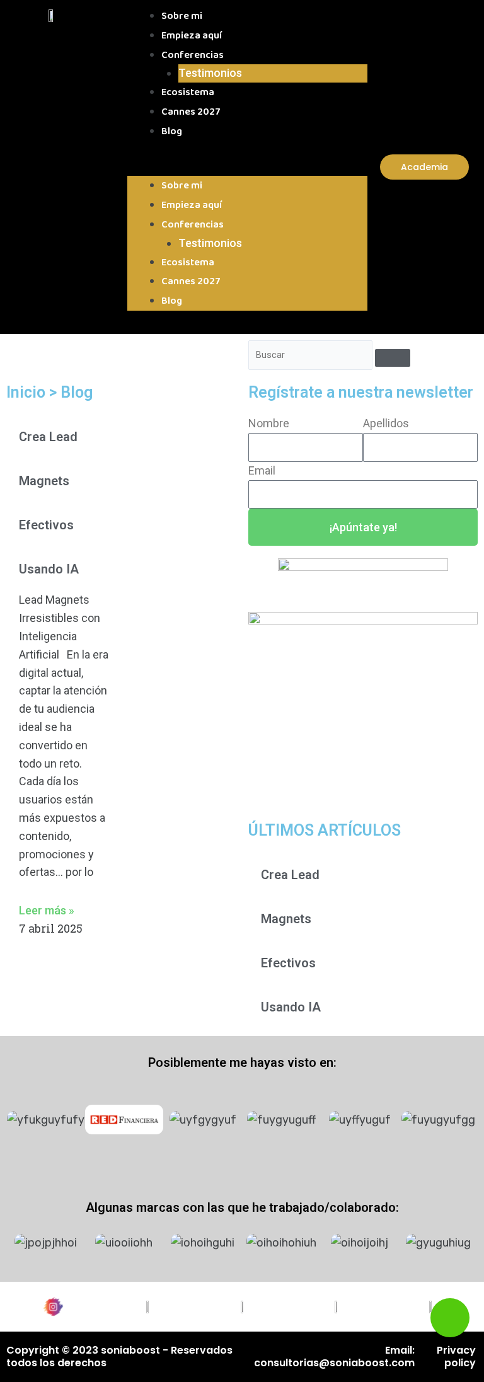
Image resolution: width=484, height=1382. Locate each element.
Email (261, 470)
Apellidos (386, 423)
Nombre (268, 423)
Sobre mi (181, 16)
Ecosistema (187, 92)
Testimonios (210, 72)
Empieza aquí (191, 35)
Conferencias (192, 55)
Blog (171, 131)
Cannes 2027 (191, 112)
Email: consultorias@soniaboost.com (334, 1356)
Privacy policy (456, 1356)
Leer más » (46, 910)
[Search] (392, 358)
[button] (247, 167)
